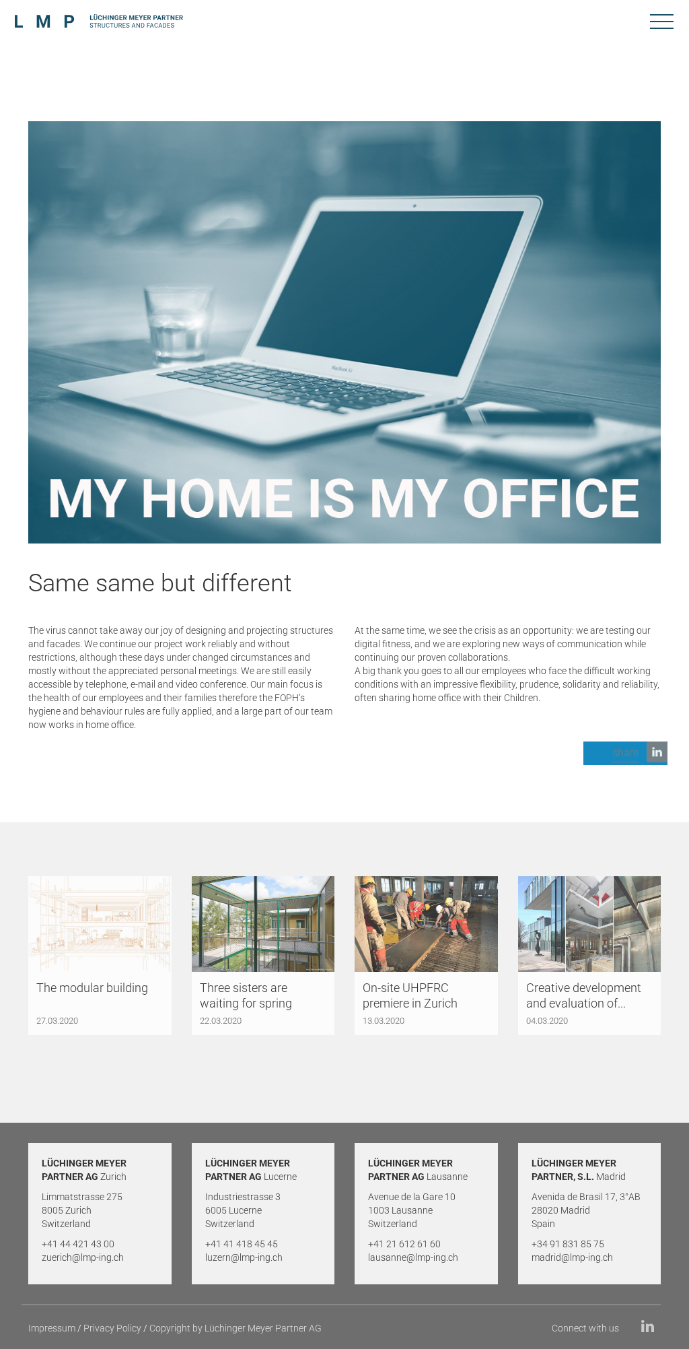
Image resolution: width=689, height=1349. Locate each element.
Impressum (51, 1328)
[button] (625, 753)
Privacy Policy (112, 1328)
